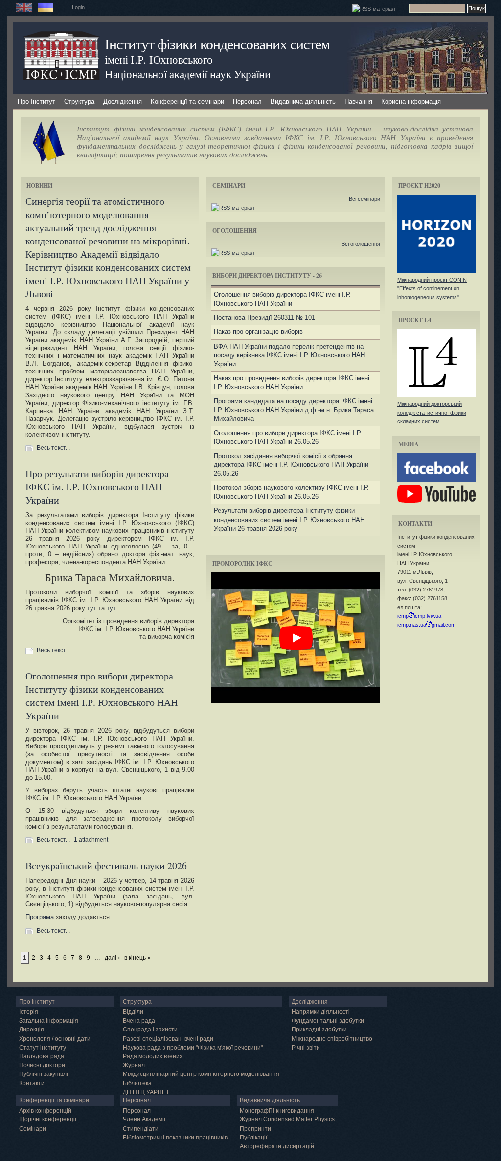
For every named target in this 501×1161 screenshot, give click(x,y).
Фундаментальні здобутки (328, 1020)
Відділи (133, 1011)
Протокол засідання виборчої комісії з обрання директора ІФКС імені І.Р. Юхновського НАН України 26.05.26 (291, 464)
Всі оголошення (361, 244)
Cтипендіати (141, 1128)
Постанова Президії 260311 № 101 (264, 317)
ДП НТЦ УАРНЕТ (146, 1092)
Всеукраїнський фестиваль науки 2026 (106, 865)
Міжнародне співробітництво (332, 1038)
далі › (112, 957)
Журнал (134, 1065)
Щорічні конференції (47, 1119)
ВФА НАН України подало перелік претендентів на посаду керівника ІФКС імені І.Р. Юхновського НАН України (289, 355)
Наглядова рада (41, 1056)
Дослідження (122, 101)
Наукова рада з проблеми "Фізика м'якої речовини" (193, 1047)
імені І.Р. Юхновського (158, 59)
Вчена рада (139, 1020)
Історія (28, 1011)
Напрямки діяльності (321, 1011)
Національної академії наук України (188, 73)
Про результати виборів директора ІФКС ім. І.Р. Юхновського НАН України (97, 486)
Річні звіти (306, 1047)
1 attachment (91, 839)
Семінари (32, 1128)
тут (91, 608)
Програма (39, 916)
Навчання (358, 101)
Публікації (253, 1137)
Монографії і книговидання (277, 1110)
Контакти (32, 1083)
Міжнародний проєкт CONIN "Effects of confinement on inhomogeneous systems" (432, 288)
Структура (79, 101)
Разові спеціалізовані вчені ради (168, 1038)
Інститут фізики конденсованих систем (217, 44)
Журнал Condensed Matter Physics (287, 1119)
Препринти (255, 1128)
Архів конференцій (45, 1110)
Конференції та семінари (187, 101)
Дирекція (31, 1029)
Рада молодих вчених (152, 1056)
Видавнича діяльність (303, 101)
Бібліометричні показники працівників (175, 1137)
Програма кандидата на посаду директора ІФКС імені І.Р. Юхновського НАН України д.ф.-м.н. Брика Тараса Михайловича (294, 409)
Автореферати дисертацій (277, 1146)
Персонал (247, 101)
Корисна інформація (411, 101)
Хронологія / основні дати (55, 1038)
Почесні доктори (42, 1065)
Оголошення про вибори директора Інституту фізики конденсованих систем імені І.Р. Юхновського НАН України (101, 695)
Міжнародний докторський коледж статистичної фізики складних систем (431, 412)
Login (78, 7)
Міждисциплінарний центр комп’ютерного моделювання (201, 1074)
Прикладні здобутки (319, 1029)
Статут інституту (42, 1047)
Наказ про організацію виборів (258, 331)
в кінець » (137, 957)
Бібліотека (137, 1083)
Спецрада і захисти (150, 1029)
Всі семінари (364, 199)
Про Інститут (36, 101)
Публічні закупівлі (43, 1074)
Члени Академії (144, 1119)
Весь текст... (53, 447)
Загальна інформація (48, 1020)
